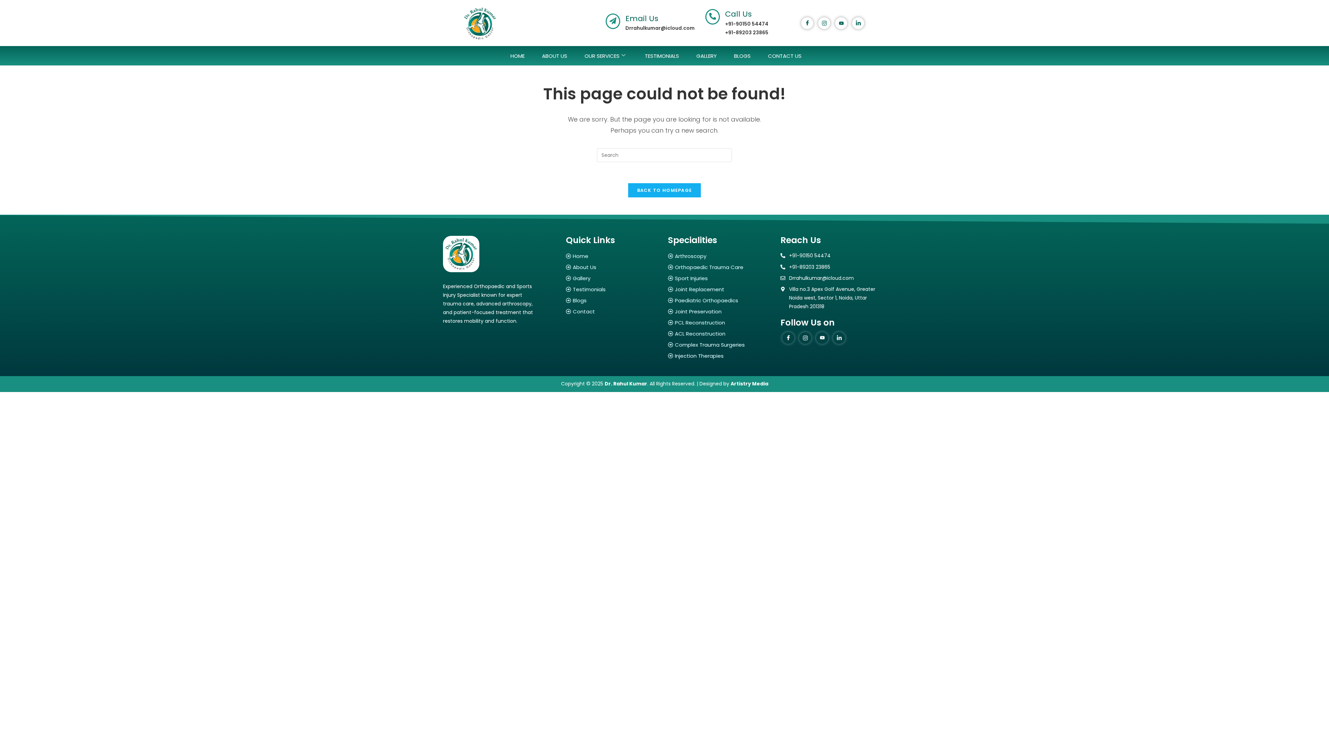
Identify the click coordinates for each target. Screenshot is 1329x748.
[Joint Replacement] (721, 289)
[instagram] (824, 23)
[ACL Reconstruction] (721, 333)
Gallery (706, 56)
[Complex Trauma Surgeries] (721, 344)
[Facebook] (807, 23)
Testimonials (662, 56)
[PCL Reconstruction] (721, 322)
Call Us (738, 14)
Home (517, 56)
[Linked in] (839, 338)
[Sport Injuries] (721, 278)
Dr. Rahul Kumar (626, 383)
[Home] (613, 256)
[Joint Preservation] (721, 311)
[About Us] (613, 267)
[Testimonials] (613, 289)
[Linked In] (858, 23)
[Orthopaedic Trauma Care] (721, 267)
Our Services (602, 56)
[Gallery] (613, 278)
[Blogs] (613, 300)
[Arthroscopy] (721, 256)
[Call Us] (712, 17)
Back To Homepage (664, 190)
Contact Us (785, 56)
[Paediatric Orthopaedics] (721, 300)
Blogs (742, 56)
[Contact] (613, 311)
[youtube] (841, 23)
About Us (554, 56)
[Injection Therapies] (721, 355)
